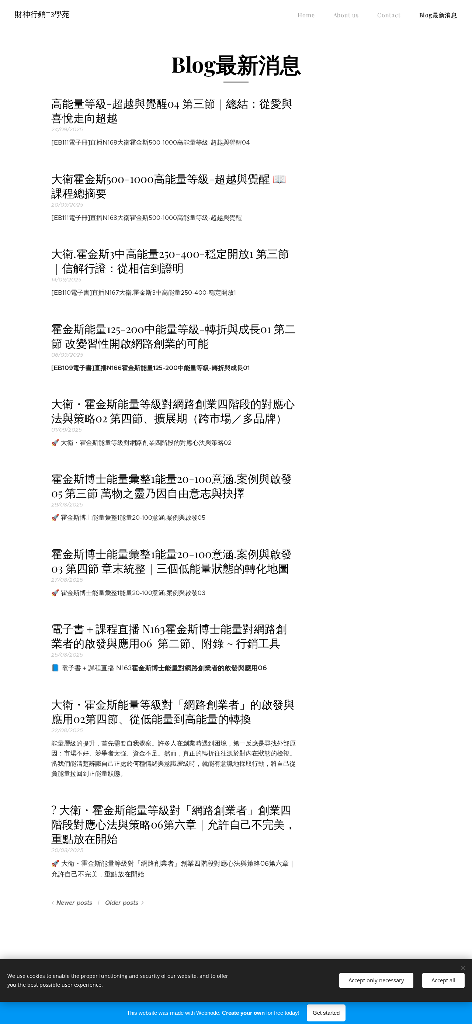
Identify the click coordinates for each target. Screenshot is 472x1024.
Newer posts (74, 903)
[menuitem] (310, 15)
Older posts (121, 903)
